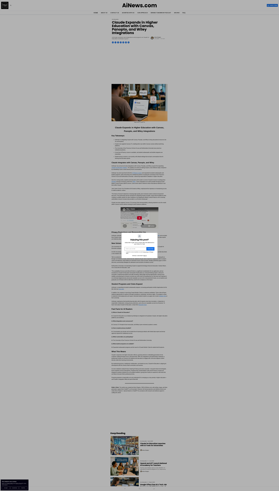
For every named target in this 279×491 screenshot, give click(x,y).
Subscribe (150, 249)
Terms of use (145, 252)
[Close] (156, 233)
